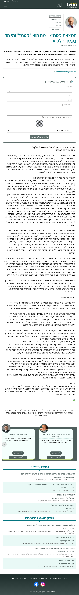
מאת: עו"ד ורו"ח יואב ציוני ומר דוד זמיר (63, 498)
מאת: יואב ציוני (70, 509)
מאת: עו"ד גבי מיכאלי (68, 487)
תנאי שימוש (33, 578)
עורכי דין (65, 578)
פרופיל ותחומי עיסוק (55, 16)
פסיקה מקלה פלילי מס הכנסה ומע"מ (62, 505)
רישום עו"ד (7, 1)
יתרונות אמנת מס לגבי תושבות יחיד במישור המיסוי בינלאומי (55, 548)
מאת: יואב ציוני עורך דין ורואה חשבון (64, 477)
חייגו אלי (58, 26)
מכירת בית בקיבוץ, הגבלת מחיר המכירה (62, 490)
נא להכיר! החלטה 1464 (67, 560)
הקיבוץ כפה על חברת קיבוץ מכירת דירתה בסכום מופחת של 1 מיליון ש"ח (50, 484)
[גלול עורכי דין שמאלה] (4, 444)
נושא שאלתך (64, 98)
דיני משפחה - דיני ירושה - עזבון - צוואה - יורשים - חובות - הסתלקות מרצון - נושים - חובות (48, 543)
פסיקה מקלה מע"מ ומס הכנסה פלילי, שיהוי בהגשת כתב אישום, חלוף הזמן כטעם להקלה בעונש (46, 511)
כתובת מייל (64, 93)
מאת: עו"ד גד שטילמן (68, 528)
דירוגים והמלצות (56, 29)
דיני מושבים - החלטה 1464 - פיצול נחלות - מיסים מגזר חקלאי (56, 566)
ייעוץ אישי (58, 22)
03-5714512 (55, 457)
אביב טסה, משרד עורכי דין (18, 434)
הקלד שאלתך (64, 102)
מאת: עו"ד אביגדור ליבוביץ (66, 564)
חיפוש (59, 7)
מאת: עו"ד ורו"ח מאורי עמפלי (65, 551)
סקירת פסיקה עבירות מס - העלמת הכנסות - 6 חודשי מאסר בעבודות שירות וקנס (48, 474)
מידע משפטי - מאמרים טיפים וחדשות (50, 578)
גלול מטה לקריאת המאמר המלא (66, 72)
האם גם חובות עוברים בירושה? (65, 537)
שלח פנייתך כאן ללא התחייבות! (39, 137)
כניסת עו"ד (15, 1)
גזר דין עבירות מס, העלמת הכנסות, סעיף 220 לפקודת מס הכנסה (55, 480)
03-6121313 (17, 457)
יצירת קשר (15, 578)
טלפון (65, 89)
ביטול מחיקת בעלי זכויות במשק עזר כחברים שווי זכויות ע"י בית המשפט (51, 525)
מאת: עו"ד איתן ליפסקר (67, 541)
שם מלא (65, 84)
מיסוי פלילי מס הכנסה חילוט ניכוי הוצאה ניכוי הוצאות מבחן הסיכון (55, 501)
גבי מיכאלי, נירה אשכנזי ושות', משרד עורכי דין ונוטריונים (56, 435)
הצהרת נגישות (24, 578)
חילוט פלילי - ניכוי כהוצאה (66, 495)
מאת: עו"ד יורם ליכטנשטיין (68, 46)
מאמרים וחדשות (56, 19)
